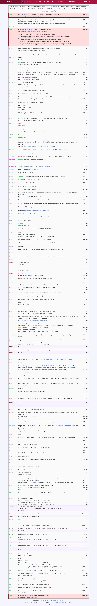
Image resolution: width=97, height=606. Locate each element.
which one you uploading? (25, 469)
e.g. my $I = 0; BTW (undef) (25, 82)
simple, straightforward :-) (25, 474)
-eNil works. (21, 264)
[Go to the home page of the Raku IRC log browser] (23, 2)
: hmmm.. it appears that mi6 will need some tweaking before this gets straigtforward (42, 478)
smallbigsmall (19, 404)
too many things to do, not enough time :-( (29, 196)
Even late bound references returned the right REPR (32, 581)
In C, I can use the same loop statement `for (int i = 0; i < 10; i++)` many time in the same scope (44, 97)
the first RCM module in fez (25, 555)
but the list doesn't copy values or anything (30, 342)
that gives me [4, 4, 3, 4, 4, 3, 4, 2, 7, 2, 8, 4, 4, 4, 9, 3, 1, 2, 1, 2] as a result (38, 331)
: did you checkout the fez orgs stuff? (30, 189)
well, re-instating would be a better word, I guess (31, 50)
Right (19, 302)
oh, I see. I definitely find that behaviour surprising (31, 68)
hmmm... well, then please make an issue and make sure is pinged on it (38, 587)
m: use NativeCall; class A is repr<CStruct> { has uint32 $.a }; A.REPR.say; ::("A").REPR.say (42, 545)
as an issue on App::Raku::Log (63, 602)
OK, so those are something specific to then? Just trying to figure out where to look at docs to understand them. (48, 413)
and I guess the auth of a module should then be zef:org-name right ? (37, 459)
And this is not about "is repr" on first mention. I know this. (34, 584)
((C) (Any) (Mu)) (22, 530)
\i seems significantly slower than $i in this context (32, 169)
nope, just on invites (23, 456)
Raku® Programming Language (55, 600)
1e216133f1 (24, 14)
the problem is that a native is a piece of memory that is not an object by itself (39, 284)
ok (19, 252)
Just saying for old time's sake (26, 87)
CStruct (20, 542)
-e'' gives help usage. (24, 262)
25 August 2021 (53, 11)
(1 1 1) (19, 346)
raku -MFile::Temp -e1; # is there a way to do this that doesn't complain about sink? (40, 256)
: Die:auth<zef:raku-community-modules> (31, 487)
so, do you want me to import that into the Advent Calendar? (34, 239)
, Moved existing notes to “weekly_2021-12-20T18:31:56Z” (35, 228)
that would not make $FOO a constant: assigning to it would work (36, 299)
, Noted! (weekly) (24, 220)
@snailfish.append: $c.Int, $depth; (27, 329)
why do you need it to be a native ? (27, 308)
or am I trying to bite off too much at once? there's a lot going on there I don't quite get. (42, 369)
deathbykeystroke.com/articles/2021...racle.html (36, 210)
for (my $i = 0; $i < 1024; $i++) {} (27, 173)
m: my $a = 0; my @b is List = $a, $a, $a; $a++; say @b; (33, 344)
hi (18, 134)
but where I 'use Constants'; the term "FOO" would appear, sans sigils (36, 311)
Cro (41, 600)
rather (20, 489)
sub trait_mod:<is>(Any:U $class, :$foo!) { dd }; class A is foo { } (35, 502)
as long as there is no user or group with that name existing (34, 447)
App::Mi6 (37, 480)
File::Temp (28, 275)
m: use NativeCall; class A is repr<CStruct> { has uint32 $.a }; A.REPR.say (38, 539)
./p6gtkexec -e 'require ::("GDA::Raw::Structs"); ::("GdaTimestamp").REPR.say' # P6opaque (42, 567)
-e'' (19, 259)
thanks (21, 109)
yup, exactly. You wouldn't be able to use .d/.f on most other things (36, 421)
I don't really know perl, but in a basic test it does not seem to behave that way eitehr (41, 113)
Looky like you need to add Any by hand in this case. (32, 534)
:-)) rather (21, 223)
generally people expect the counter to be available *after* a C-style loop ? (40, 62)
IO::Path (38, 141)
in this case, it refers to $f (25, 375)
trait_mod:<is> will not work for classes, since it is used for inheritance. (37, 495)
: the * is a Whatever (25, 373)
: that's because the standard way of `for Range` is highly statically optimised (41, 176)
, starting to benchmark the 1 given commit (32, 159)
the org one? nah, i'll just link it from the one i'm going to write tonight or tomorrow (40, 249)
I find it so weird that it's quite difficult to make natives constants (36, 278)
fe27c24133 (28, 595)
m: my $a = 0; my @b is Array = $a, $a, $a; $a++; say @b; (34, 350)
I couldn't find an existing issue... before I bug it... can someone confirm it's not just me (41, 23)
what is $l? (21, 59)
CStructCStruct (20, 548)
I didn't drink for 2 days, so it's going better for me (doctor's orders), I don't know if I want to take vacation (47, 85)
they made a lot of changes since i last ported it (31, 207)
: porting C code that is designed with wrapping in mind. (35, 313)
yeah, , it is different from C (28, 79)
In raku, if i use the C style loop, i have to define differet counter (35, 99)
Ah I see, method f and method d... (27, 416)
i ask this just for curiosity (25, 107)
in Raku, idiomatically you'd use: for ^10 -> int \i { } (31, 102)
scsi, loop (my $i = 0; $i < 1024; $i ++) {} (29, 183)
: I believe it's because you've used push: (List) (33, 327)
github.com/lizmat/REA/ (24, 38)
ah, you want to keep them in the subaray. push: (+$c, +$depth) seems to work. (39, 340)
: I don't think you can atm (26, 282)
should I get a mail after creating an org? (31, 453)
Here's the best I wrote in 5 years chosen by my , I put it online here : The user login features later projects (49, 426)
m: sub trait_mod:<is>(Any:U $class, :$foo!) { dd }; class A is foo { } (36, 504)
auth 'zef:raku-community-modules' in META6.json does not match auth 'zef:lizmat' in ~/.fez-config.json (46, 482)
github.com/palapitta (32, 31)
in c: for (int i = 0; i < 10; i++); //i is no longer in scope (32, 70)
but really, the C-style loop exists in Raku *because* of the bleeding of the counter (40, 129)
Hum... (20, 537)
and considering (37, 146)
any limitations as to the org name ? (28, 444)
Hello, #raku (21, 388)
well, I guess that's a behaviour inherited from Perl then (33, 93)
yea (21, 441)
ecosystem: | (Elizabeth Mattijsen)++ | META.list (35, 596)
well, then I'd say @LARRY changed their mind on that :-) (33, 120)
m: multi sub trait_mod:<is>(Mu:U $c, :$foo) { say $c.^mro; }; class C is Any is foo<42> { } (42, 528)
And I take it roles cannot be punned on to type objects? (33, 525)
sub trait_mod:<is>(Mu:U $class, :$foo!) (29, 516)
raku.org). (55, 6)
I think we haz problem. (24, 560)
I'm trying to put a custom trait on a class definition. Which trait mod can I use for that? (41, 493)
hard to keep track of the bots (26, 234)
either (19, 115)
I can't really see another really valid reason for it (31, 131)
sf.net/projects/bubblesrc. (66, 425)
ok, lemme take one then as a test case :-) (29, 466)
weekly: (33, 217)
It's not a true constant (24, 304)
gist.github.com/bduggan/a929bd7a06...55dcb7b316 (40, 366)
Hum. (19, 558)
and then (20, 289)
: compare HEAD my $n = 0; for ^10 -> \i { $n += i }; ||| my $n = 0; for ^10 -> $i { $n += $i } (45, 156)
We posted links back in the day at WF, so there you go (33, 431)
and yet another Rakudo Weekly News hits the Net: (45, 359)
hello (22, 137)
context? (20, 57)
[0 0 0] (20, 352)
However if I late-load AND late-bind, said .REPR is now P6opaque (36, 565)
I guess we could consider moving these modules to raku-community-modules (39, 48)
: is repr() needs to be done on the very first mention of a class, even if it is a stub (41, 573)
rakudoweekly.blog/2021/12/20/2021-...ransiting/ (59, 359)
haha (19, 232)
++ (20, 273)
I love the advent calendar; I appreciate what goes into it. (33, 199)
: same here (23, 27)
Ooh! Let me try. (22, 523)
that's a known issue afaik (25, 575)
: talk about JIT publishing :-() (27, 213)
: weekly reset (24, 225)
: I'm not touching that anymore (29, 153)
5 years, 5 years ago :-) (24, 429)
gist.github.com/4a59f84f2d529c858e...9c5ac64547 (38, 166)
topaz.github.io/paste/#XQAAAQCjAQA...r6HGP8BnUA (32, 320)
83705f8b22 (28, 29)
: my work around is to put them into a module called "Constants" (37, 287)
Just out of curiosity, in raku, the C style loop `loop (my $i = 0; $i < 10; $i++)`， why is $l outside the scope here (48, 54)
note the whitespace (23, 270)
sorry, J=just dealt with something (27, 77)
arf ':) (19, 163)
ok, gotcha (21, 246)
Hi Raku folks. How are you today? (27, 186)
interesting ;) (21, 125)
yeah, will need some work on (28, 480)
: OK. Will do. (23, 593)
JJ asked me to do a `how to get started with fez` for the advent (36, 236)
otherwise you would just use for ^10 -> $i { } (30, 64)
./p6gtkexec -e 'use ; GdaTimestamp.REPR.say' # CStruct (38, 570)
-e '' (19, 268)
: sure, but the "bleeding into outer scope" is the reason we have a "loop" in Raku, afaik (43, 118)
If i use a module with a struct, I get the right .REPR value (33, 563)
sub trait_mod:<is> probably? (26, 498)
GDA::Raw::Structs (34, 570)
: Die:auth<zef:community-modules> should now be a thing (35, 485)
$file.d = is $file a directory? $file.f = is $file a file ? (32, 391)
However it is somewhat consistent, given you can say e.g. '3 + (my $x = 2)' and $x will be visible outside (46, 74)
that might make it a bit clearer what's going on (31, 409)
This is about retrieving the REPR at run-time (30, 591)
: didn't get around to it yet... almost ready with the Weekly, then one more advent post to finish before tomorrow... (47, 193)
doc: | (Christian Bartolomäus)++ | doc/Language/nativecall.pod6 (39, 15)
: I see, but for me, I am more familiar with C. (32, 90)
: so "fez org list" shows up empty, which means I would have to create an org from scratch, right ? (46, 437)
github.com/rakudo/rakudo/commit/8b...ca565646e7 (41, 146)
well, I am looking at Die (24, 472)
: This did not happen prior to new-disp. (30, 579)
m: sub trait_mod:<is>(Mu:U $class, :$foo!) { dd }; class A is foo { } (36, 513)
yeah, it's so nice (22, 105)
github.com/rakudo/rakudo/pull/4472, (58, 141)
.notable (33, 210)
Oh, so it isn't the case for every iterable (29, 179)
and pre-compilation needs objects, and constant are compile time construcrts (39, 292)
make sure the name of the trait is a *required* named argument (35, 500)
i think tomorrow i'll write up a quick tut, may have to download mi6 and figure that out (41, 242)
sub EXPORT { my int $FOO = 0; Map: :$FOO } (30, 296)
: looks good (23, 553)
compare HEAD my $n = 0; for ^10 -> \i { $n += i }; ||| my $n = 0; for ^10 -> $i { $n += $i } (42, 149)
